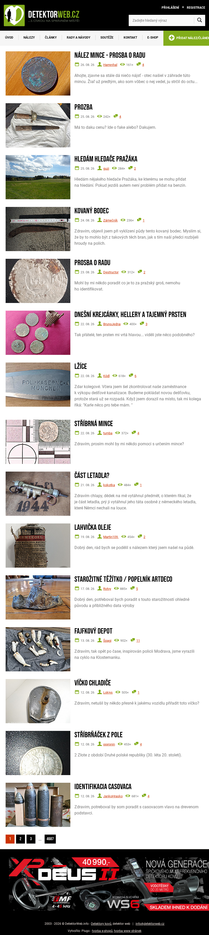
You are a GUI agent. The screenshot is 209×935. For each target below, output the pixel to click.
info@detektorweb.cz (150, 924)
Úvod (9, 37)
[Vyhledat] (199, 20)
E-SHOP (152, 37)
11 (138, 640)
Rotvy (107, 589)
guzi (106, 168)
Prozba (83, 107)
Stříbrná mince (93, 424)
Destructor (111, 272)
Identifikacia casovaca (103, 787)
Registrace (196, 7)
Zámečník (110, 220)
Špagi (107, 640)
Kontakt (130, 37)
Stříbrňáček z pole (98, 735)
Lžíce (80, 367)
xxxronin (109, 744)
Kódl (106, 376)
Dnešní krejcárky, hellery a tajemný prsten (130, 315)
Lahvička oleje (92, 527)
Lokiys (108, 692)
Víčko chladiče (92, 683)
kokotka (109, 485)
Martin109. (111, 537)
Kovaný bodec (91, 211)
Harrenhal (110, 65)
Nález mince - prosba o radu (109, 55)
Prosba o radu (92, 263)
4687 (50, 839)
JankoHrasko (113, 796)
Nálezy (29, 37)
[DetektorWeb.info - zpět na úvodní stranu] (44, 15)
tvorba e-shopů (102, 931)
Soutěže (106, 37)
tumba (107, 433)
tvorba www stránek (127, 931)
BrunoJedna (112, 324)
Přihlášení (170, 7)
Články (51, 37)
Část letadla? (91, 476)
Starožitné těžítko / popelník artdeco (123, 579)
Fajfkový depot (93, 631)
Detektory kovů (101, 924)
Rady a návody (78, 37)
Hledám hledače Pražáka (105, 159)
